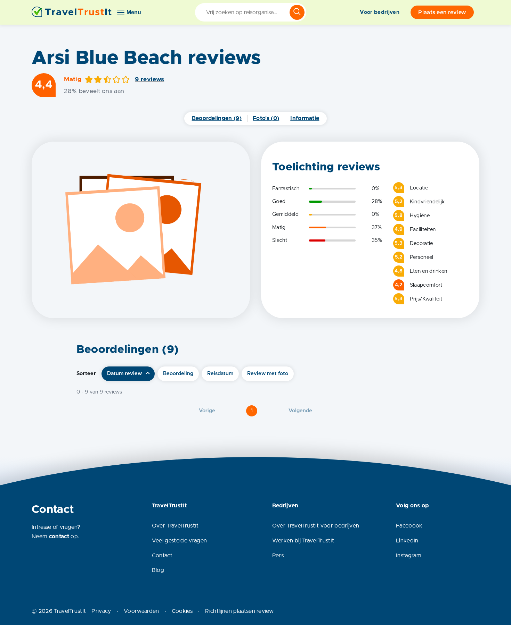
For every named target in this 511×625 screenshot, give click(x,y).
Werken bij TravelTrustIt (303, 540)
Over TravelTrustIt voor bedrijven (315, 526)
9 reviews (149, 79)
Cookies (182, 611)
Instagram (408, 555)
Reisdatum (220, 373)
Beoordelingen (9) (217, 118)
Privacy (101, 611)
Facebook (409, 526)
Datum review (124, 373)
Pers (278, 555)
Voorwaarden (141, 611)
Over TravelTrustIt (175, 526)
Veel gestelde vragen (179, 540)
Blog (158, 570)
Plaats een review (442, 12)
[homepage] (72, 12)
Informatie (304, 118)
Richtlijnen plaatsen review (239, 611)
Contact (162, 555)
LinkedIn (407, 540)
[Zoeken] (297, 12)
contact (59, 536)
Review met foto (267, 373)
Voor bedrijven (379, 12)
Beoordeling (178, 373)
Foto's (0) (266, 118)
